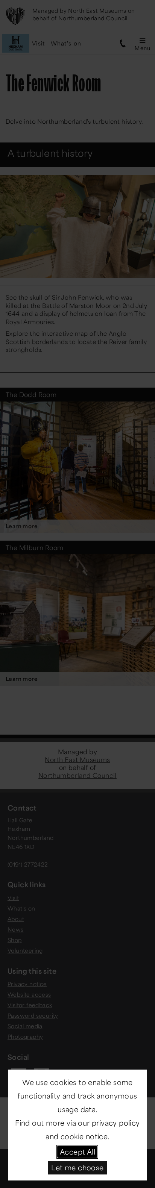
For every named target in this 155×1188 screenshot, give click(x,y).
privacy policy (116, 1122)
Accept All (77, 1151)
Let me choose (77, 1167)
